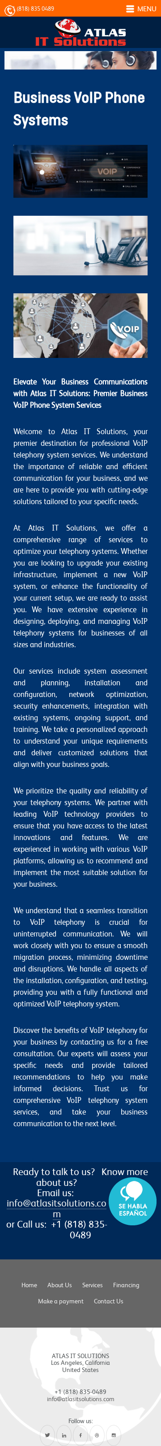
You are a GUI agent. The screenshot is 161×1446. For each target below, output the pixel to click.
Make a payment (61, 1301)
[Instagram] (113, 1435)
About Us (59, 1285)
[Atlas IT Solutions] (80, 27)
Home (29, 1285)
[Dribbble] (97, 1435)
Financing (126, 1285)
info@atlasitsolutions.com (56, 1208)
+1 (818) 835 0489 (31, 8)
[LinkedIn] (64, 1435)
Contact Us (108, 1301)
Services (92, 1285)
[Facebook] (80, 1435)
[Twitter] (47, 1435)
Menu (147, 9)
